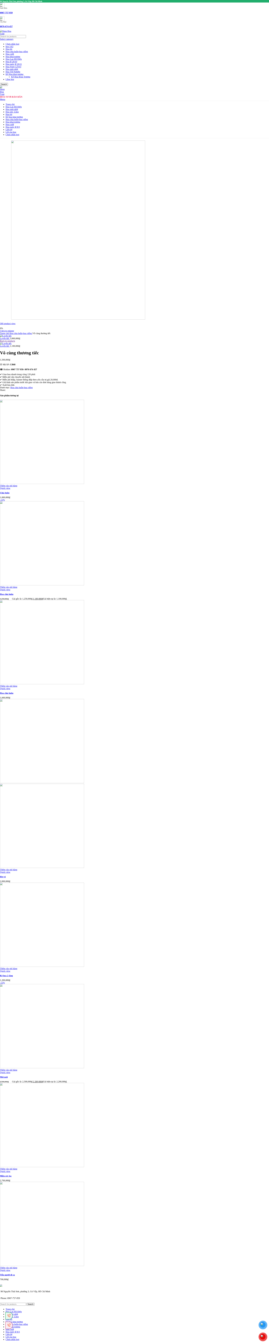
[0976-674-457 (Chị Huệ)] (9, 1315)
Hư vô (3, 877)
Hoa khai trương (13, 56)
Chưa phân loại (12, 44)
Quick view (5, 488)
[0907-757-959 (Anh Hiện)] (9, 1325)
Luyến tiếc (5, 338)
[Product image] (42, 867)
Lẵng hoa (10, 79)
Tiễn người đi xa (7, 1275)
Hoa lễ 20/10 (11, 61)
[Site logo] (5, 34)
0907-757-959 (6, 13)
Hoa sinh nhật (12, 69)
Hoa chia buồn (6, 594)
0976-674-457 (6, 26)
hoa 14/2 (9, 46)
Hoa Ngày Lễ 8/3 (13, 67)
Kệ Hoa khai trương (14, 74)
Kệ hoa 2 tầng (6, 975)
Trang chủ (5, 333)
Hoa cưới (10, 54)
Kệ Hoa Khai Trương (20, 77)
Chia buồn (4, 493)
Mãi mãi (4, 1077)
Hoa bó (9, 49)
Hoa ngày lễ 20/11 (14, 64)
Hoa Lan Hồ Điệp (14, 59)
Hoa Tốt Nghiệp (13, 72)
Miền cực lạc (6, 1176)
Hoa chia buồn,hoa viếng (17, 51)
